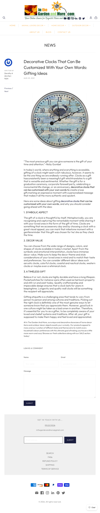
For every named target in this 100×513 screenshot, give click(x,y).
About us (35, 32)
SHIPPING (50, 465)
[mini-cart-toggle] (96, 18)
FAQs (50, 457)
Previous (7, 88)
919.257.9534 (50, 425)
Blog (48, 32)
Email (63, 357)
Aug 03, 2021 (29, 78)
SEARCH (50, 453)
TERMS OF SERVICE (50, 469)
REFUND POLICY (50, 461)
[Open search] (4, 17)
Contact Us (64, 32)
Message (27, 371)
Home (12, 25)
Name (26, 357)
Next (6, 91)
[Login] (90, 18)
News (50, 45)
